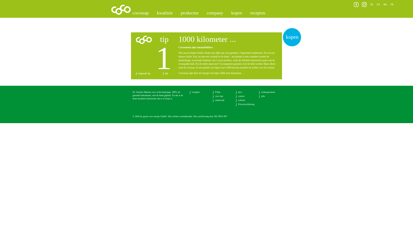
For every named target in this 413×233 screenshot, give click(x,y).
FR (392, 4)
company (215, 12)
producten (190, 12)
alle (166, 73)
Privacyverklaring (246, 104)
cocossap (141, 12)
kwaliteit (165, 12)
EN (378, 4)
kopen (236, 12)
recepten (257, 12)
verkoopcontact (268, 92)
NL (385, 4)
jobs (263, 96)
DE (371, 4)
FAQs (217, 92)
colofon (241, 100)
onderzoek (219, 100)
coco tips (219, 96)
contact (241, 96)
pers (240, 92)
